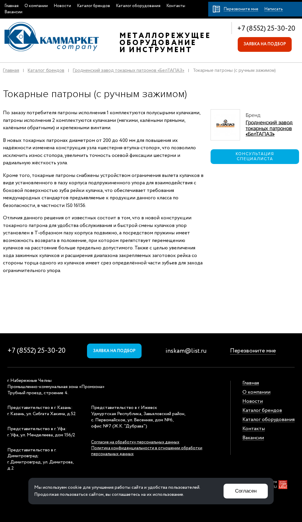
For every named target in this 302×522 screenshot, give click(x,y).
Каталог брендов (93, 6)
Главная (11, 6)
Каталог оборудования (138, 6)
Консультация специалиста (255, 156)
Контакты (175, 6)
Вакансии (13, 12)
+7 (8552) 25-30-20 (266, 29)
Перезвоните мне (253, 351)
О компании (36, 6)
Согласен (246, 491)
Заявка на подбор (265, 44)
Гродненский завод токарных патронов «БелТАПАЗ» (128, 70)
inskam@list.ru (185, 351)
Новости (62, 6)
